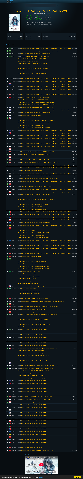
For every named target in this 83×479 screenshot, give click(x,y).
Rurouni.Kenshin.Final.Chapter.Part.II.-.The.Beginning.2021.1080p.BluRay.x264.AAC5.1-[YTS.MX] (38, 365)
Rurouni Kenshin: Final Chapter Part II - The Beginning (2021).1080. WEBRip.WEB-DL (36, 151)
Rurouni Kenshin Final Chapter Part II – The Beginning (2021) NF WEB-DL (34, 303)
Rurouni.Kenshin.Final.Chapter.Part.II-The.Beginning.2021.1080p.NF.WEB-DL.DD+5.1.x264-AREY (38, 162)
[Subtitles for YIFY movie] (11, 1)
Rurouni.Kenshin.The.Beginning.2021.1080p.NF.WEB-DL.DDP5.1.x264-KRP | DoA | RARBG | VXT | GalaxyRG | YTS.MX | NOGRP (45, 48)
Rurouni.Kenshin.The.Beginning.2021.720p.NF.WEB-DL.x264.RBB (32, 329)
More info (41, 477)
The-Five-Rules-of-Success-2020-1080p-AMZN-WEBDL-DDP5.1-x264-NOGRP (35, 186)
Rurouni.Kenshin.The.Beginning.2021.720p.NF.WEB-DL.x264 (31, 309)
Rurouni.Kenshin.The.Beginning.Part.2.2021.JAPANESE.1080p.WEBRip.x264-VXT (35, 53)
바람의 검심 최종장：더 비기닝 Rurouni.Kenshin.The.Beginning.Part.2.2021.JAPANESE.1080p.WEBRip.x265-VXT (41, 301)
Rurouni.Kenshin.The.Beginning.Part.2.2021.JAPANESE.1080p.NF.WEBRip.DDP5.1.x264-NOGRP (38, 178)
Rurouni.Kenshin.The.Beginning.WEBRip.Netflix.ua (29, 250)
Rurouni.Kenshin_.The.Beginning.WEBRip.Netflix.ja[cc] (30, 170)
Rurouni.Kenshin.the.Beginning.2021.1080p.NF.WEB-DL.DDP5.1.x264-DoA (34, 159)
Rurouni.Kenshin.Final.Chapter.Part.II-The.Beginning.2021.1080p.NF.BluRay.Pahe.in (35, 399)
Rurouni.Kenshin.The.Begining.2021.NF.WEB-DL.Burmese (31, 75)
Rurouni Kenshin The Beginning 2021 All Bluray (29, 312)
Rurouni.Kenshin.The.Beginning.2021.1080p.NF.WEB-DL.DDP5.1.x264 (33, 92)
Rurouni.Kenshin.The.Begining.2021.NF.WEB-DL (29, 183)
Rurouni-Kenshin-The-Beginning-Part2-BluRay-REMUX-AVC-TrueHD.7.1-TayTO (35, 396)
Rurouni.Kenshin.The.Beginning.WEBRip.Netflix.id (29, 157)
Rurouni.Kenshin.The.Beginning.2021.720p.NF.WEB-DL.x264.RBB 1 (32, 332)
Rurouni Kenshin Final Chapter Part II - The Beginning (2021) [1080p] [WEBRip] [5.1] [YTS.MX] (38, 50)
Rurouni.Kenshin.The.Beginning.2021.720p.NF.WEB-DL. (30, 447)
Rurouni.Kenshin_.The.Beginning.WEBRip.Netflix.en (29, 115)
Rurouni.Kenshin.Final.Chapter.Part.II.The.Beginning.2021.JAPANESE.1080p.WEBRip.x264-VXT (37, 286)
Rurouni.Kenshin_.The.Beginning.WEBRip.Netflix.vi (29, 256)
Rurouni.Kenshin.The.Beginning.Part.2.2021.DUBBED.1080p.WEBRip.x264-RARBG (35, 107)
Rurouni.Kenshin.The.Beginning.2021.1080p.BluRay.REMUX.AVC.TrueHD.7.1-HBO (35, 450)
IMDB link (20, 38)
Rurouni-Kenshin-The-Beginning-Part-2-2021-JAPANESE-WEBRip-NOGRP (34, 154)
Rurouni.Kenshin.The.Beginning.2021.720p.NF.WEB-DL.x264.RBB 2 (32, 423)
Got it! (77, 477)
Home (9, 8)
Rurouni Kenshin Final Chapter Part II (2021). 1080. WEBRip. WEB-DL (33, 298)
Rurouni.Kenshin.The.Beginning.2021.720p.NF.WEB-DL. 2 (30, 334)
